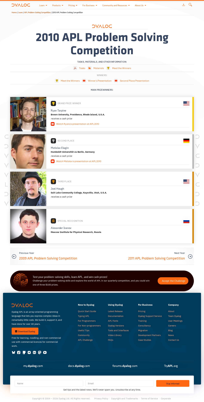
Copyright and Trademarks (124, 398)
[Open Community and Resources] (129, 5)
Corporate (166, 398)
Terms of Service (149, 398)
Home (14, 12)
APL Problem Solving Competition (37, 12)
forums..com (124, 366)
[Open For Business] (96, 5)
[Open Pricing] (76, 5)
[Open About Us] (145, 5)
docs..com (79, 366)
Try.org (171, 366)
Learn (20, 12)
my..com (33, 366)
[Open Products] (62, 5)
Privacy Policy (101, 398)
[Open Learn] (46, 5)
